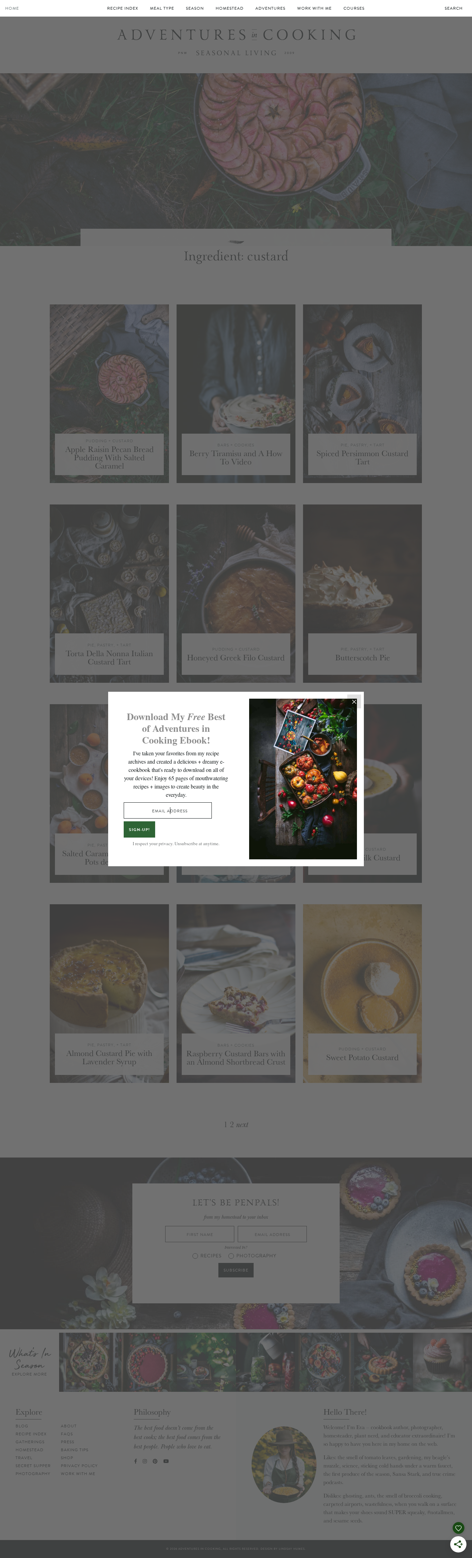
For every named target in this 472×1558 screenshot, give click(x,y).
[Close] (354, 701)
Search (454, 8)
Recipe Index (122, 8)
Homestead (230, 8)
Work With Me (314, 8)
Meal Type (162, 8)
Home (12, 8)
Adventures (270, 8)
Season (195, 8)
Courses (354, 8)
